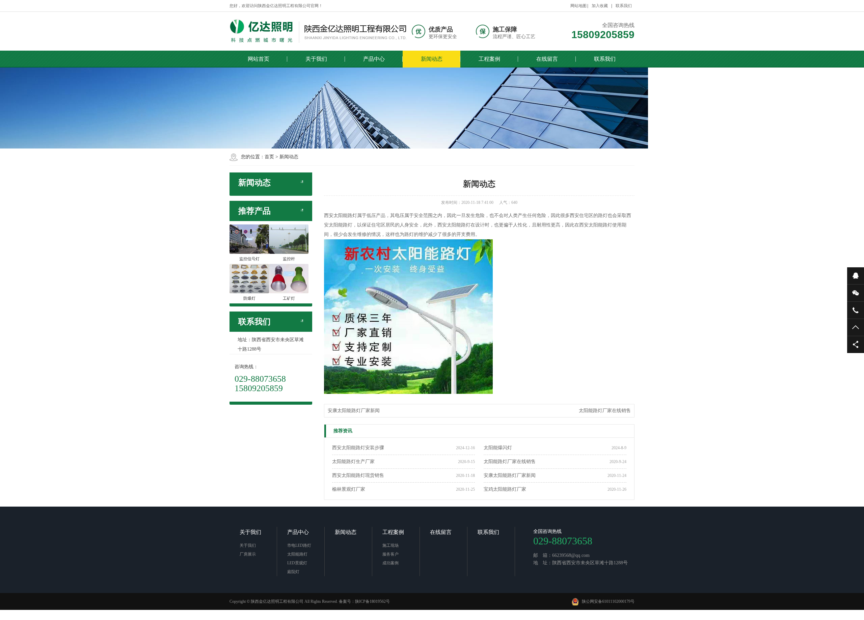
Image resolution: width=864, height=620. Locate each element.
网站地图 (578, 5)
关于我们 (316, 59)
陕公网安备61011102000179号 (608, 601)
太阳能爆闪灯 (498, 447)
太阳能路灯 (297, 554)
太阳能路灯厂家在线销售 (605, 410)
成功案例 (390, 563)
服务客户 (390, 554)
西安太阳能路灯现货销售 (358, 475)
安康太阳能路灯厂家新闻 (354, 410)
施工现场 (390, 545)
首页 (269, 156)
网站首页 (258, 59)
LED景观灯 (297, 563)
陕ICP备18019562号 (372, 601)
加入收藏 (600, 5)
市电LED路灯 (299, 545)
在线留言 (547, 59)
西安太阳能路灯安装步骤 (358, 447)
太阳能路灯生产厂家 (353, 461)
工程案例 (489, 59)
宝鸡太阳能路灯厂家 (505, 489)
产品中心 (374, 59)
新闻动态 (431, 59)
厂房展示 (248, 554)
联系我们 (624, 5)
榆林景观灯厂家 (348, 489)
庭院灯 (293, 571)
